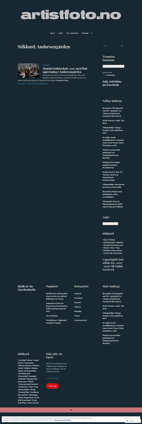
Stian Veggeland (26, 397)
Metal (106, 248)
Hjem (52, 33)
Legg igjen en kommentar (38, 84)
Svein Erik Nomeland (113, 253)
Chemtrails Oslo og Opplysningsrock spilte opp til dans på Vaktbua (113, 204)
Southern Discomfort (113, 250)
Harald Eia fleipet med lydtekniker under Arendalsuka (112, 194)
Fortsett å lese (62, 80)
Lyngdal (32, 376)
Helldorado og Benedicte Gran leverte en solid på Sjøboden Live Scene (57, 296)
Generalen (29, 363)
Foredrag (78, 298)
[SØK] (92, 33)
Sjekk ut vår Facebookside (27, 287)
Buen (30, 360)
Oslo (112, 248)
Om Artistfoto (72, 33)
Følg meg (52, 386)
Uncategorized (80, 320)
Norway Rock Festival (28, 384)
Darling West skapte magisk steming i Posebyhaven (111, 165)
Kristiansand (109, 242)
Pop (118, 248)
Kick (106, 240)
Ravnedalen (24, 389)
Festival (77, 293)
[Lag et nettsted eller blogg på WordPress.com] (71, 410)
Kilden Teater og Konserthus (28, 369)
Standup (77, 311)
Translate (111, 75)
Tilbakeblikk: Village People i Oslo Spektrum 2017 (113, 130)
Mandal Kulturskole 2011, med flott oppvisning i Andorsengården (65, 70)
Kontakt (85, 33)
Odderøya (23, 387)
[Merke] (113, 46)
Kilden (112, 240)
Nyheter (77, 307)
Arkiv (60, 33)
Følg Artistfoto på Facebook (112, 83)
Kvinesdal (23, 376)
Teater (77, 316)
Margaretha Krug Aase (113, 245)
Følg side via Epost (54, 355)
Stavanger (33, 395)
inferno (36, 365)
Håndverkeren (25, 365)
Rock (33, 389)
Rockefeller (24, 392)
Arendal (22, 360)
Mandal (119, 242)
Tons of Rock (33, 403)
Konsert (46, 65)
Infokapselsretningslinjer (62, 420)
